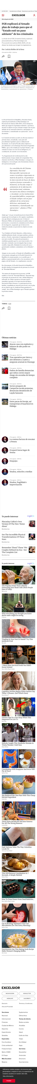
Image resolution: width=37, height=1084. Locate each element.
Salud (21, 1032)
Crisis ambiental (7, 1045)
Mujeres (4, 1062)
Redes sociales (24, 1022)
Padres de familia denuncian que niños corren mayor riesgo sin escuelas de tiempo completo (22, 374)
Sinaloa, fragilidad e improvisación (18, 483)
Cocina (21, 1029)
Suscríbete (27, 998)
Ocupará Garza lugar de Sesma (20, 451)
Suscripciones (23, 1062)
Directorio (4, 1003)
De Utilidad (22, 1042)
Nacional (5, 1015)
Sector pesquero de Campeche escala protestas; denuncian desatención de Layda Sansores (21, 389)
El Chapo (5, 1055)
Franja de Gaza (6, 1049)
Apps (20, 1045)
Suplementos (23, 1012)
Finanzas (5, 1022)
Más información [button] (8, 1076)
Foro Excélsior (6, 1042)
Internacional (6, 1019)
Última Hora (23, 1015)
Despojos (13, 461)
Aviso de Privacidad (7, 1006)
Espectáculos (6, 1032)
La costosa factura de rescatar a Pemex (22, 440)
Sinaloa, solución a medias (21, 472)
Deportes (5, 1029)
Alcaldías (22, 1025)
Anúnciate (10, 998)
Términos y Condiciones (25, 1003)
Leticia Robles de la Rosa (14, 49)
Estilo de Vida (23, 1035)
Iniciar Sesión (10, 993)
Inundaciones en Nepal (15, 11)
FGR (9, 304)
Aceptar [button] (8, 1080)
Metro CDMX (6, 1052)
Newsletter (27, 993)
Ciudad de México (8, 1025)
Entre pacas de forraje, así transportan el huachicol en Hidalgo (21, 403)
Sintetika (5, 1035)
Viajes (21, 1039)
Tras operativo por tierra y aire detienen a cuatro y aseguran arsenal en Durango (22, 359)
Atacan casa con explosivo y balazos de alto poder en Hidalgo (21, 346)
